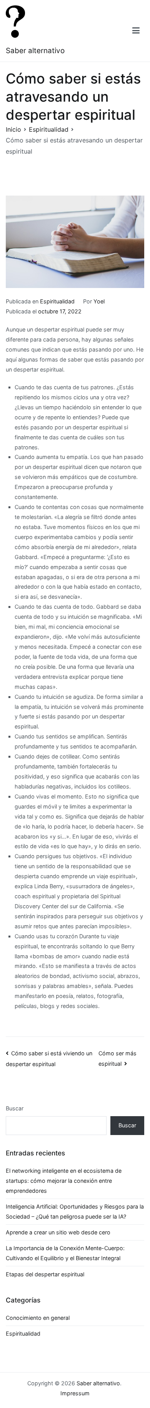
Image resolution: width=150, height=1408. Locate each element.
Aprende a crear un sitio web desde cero (58, 1232)
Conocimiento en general (38, 1317)
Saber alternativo (35, 50)
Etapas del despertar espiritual (45, 1274)
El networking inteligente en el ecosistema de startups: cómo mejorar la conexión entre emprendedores (64, 1180)
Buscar (14, 1108)
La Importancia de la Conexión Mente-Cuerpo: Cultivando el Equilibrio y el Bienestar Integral (65, 1253)
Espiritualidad (57, 301)
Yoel (99, 301)
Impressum (75, 1393)
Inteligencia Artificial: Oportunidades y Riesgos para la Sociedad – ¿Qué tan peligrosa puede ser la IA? (75, 1211)
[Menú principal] (136, 31)
